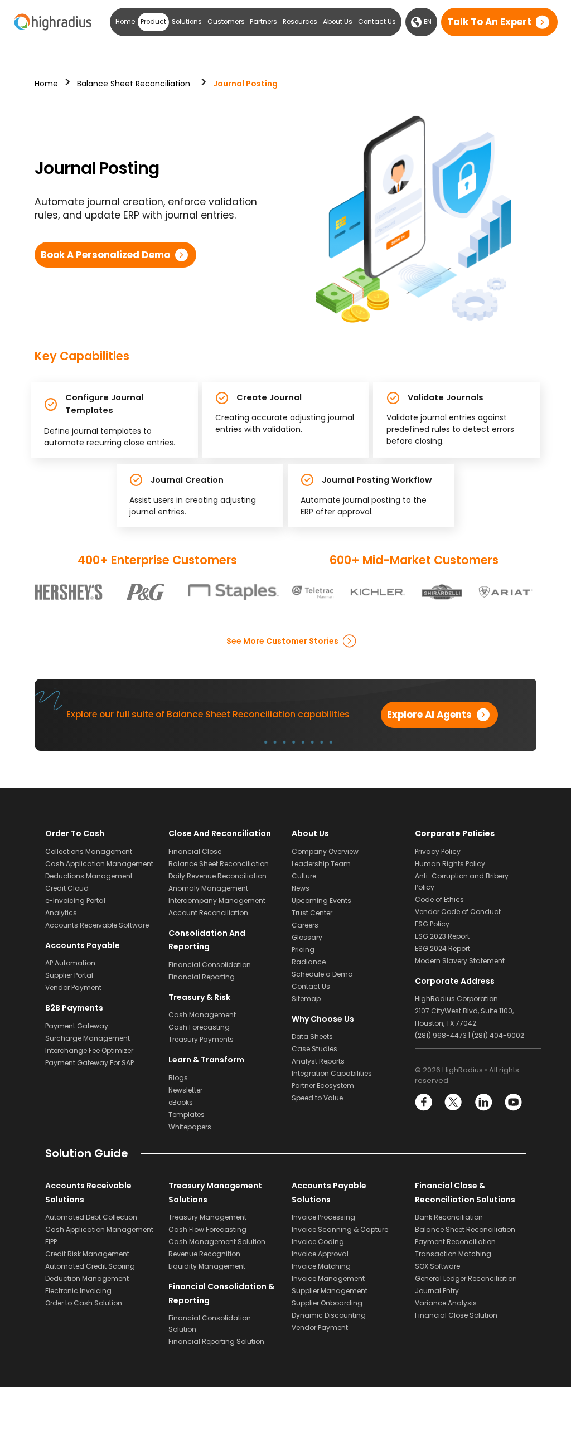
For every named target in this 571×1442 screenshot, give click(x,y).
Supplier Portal (69, 975)
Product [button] (153, 21)
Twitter (453, 1102)
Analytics (61, 912)
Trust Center (312, 912)
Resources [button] (300, 21)
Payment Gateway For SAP (89, 1062)
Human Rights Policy (450, 863)
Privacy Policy (438, 851)
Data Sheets (312, 1036)
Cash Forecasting (199, 1027)
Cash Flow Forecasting (207, 1229)
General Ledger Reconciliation (466, 1278)
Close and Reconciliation (219, 833)
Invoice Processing (323, 1217)
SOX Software (437, 1266)
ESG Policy (432, 924)
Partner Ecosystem (323, 1085)
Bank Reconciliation (449, 1217)
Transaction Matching (453, 1254)
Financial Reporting (201, 977)
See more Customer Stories (282, 641)
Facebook (424, 1102)
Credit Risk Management (87, 1254)
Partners (263, 21)
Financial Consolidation (209, 964)
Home (125, 21)
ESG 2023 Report (442, 936)
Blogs (178, 1077)
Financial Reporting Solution (216, 1341)
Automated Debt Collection (91, 1217)
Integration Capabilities (332, 1073)
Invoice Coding (318, 1241)
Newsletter (185, 1090)
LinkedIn (483, 1102)
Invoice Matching (321, 1266)
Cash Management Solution (216, 1241)
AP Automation (70, 963)
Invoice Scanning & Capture (340, 1229)
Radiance (309, 962)
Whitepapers (189, 1127)
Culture (304, 876)
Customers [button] (226, 21)
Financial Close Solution (456, 1315)
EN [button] (427, 21)
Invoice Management (328, 1278)
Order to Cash (74, 833)
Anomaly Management (208, 888)
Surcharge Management (87, 1038)
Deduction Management (87, 1278)
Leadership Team (321, 863)
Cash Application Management (99, 863)
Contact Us (377, 21)
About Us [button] (337, 21)
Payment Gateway (76, 1026)
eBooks (180, 1102)
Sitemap (306, 998)
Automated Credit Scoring (90, 1266)
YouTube (513, 1102)
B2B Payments (74, 1007)
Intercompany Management (216, 900)
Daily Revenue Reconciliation (217, 876)
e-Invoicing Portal (75, 900)
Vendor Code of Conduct (458, 911)
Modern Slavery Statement (460, 960)
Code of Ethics (439, 899)
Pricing (303, 949)
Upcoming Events (321, 900)
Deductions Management (89, 876)
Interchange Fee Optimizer (89, 1050)
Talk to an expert (489, 21)
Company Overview (325, 851)
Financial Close (194, 851)
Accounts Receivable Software (97, 925)
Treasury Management (207, 1217)
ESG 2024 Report (442, 948)
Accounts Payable (82, 945)
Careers (305, 925)
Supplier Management (329, 1290)
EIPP (51, 1241)
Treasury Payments (201, 1039)
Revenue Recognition (204, 1254)
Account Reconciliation (208, 912)
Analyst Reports (318, 1061)
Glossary (307, 937)
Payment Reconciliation (455, 1241)
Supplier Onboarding (327, 1303)
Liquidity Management (206, 1266)
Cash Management (202, 1014)
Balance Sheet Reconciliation (133, 83)
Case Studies (314, 1048)
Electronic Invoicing (78, 1290)
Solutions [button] (187, 21)
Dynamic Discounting (329, 1315)
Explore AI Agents (429, 714)
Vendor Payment (73, 987)
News (300, 888)
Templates (186, 1114)
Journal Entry (437, 1290)
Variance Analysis (446, 1303)
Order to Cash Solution (83, 1303)
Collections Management (88, 851)
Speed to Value (317, 1098)
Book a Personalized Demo (105, 254)
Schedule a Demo (322, 974)
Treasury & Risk (199, 997)
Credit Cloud (67, 888)
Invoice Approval (320, 1254)
